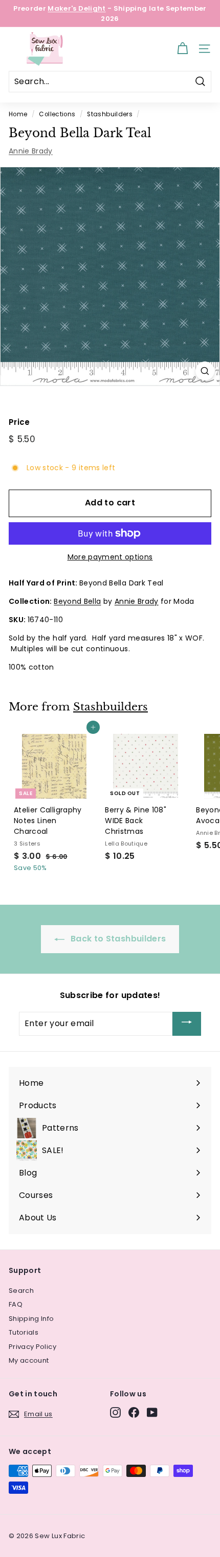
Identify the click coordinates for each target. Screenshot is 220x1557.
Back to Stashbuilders (117, 939)
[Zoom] (204, 371)
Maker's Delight (76, 8)
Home (18, 114)
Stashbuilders (110, 114)
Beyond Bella (77, 601)
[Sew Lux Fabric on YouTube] (152, 1412)
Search (21, 1290)
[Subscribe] (186, 1024)
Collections (57, 114)
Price (19, 422)
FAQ (16, 1304)
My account (29, 1360)
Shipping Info (31, 1318)
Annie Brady (31, 151)
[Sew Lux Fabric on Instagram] (115, 1412)
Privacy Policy (32, 1346)
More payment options (110, 557)
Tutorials (23, 1332)
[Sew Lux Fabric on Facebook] (133, 1412)
